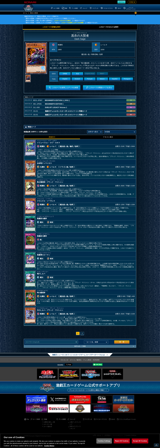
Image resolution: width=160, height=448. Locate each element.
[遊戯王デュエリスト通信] (36, 399)
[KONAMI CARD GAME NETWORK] (36, 408)
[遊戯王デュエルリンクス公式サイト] (90, 374)
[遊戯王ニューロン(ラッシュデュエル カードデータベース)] (123, 408)
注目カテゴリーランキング (75, 427)
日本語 (65, 73)
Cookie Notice (49, 445)
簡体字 (102, 73)
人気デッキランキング (75, 423)
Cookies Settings (104, 441)
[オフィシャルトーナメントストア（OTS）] (80, 408)
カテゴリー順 (48, 424)
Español (114, 79)
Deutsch (77, 79)
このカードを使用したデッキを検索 (72, 22)
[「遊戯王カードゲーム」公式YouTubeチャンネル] (80, 399)
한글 (77, 73)
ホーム (25, 13)
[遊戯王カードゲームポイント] (123, 399)
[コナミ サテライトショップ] (58, 408)
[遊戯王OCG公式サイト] (47, 374)
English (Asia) (89, 73)
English (65, 79)
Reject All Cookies (121, 441)
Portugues (127, 79)
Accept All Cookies (140, 441)
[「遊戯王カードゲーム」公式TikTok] (101, 399)
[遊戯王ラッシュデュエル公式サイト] (69, 374)
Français (90, 79)
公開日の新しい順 (49, 422)
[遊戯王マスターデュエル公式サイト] (112, 374)
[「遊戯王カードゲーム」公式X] (58, 399)
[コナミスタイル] (101, 408)
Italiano (102, 79)
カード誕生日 (48, 426)
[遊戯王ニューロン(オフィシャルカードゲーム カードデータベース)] (28, 7)
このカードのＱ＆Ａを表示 (62, 20)
